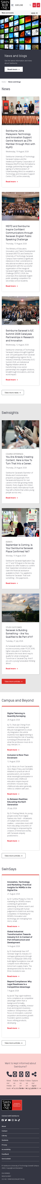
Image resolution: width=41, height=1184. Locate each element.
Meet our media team (9, 1084)
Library (4, 1136)
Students (5, 1140)
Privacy (4, 1145)
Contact (4, 1131)
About (4, 1126)
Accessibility (6, 1149)
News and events (8, 13)
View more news (12, 392)
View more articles (12, 681)
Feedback (5, 1154)
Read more (12, 69)
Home (4, 82)
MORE (33, 13)
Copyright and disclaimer (14, 1168)
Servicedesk (6, 1159)
